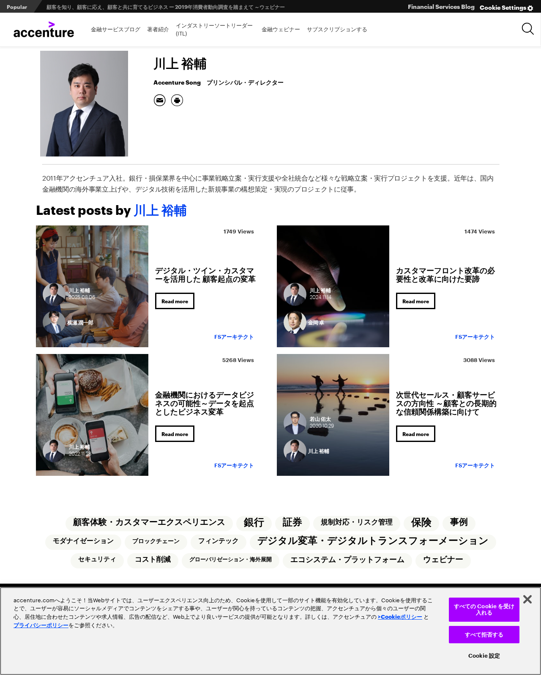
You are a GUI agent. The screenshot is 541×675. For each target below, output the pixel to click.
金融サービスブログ (115, 29)
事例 (459, 522)
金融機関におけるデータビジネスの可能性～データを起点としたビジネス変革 (204, 402)
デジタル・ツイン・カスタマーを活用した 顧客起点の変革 (205, 273)
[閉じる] (527, 599)
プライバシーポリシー (41, 624)
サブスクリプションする (337, 29)
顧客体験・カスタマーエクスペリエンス (149, 522)
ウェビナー (443, 559)
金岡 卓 (316, 322)
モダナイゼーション (83, 541)
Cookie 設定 (484, 656)
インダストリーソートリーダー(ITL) (214, 29)
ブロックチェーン (156, 541)
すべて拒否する (484, 634)
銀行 (254, 522)
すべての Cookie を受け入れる (484, 610)
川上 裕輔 (318, 450)
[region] (270, 631)
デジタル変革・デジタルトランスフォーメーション (373, 541)
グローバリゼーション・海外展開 (230, 559)
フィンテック (218, 541)
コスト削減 (153, 559)
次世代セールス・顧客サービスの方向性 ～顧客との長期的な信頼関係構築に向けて (446, 402)
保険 (421, 522)
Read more (174, 301)
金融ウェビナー (281, 29)
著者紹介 (158, 29)
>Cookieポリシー (400, 616)
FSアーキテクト (234, 337)
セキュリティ (97, 559)
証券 (292, 522)
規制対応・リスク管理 (357, 522)
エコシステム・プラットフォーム (347, 559)
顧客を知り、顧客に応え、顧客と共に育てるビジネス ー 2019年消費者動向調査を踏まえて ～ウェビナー (165, 6)
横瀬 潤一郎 (80, 322)
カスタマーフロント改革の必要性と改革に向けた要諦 (445, 273)
